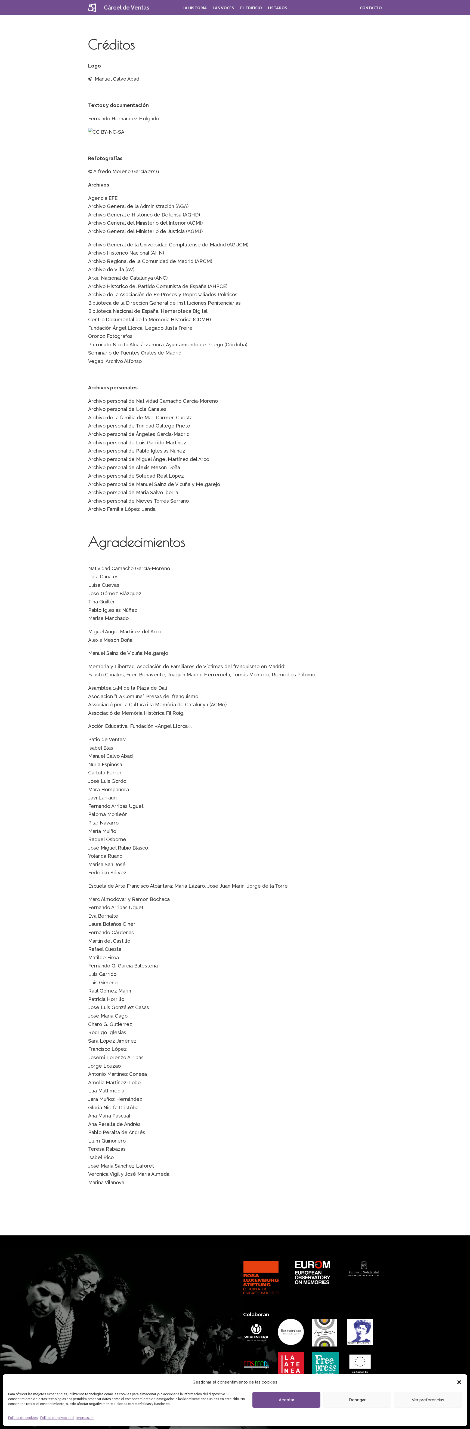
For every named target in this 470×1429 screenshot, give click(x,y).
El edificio (251, 8)
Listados (277, 8)
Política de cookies (23, 1418)
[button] (459, 1382)
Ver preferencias (428, 1399)
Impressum (85, 1418)
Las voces (223, 8)
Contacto (371, 8)
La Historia (195, 8)
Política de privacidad (57, 1418)
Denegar (357, 1399)
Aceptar (286, 1399)
